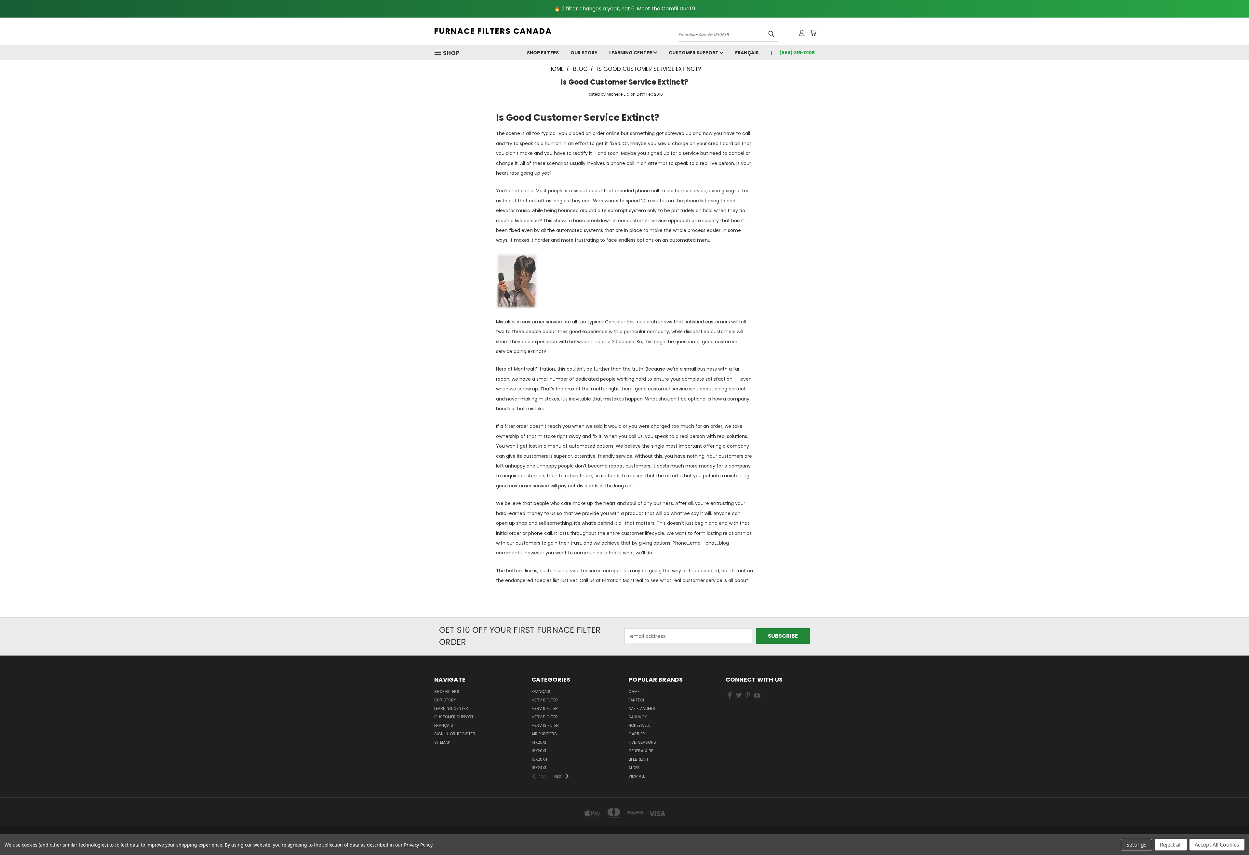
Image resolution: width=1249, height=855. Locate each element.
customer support (694, 52)
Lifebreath (639, 759)
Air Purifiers (544, 734)
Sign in (441, 734)
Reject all (1171, 844)
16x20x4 (539, 759)
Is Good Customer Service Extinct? (624, 82)
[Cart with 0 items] (813, 33)
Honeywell (639, 725)
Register (466, 734)
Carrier (636, 734)
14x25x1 (538, 742)
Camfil (635, 691)
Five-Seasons (642, 742)
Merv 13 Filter (545, 725)
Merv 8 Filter (544, 700)
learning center (631, 52)
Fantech (637, 700)
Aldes (634, 767)
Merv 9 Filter (544, 708)
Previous (1231, 834)
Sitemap (442, 742)
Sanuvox (637, 717)
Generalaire (640, 750)
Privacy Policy (418, 845)
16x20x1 (538, 750)
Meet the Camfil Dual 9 (666, 8)
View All (636, 776)
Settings (1136, 844)
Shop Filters (543, 52)
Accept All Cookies (1217, 844)
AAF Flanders (641, 708)
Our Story (584, 52)
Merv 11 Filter (544, 717)
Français (747, 52)
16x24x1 (538, 767)
